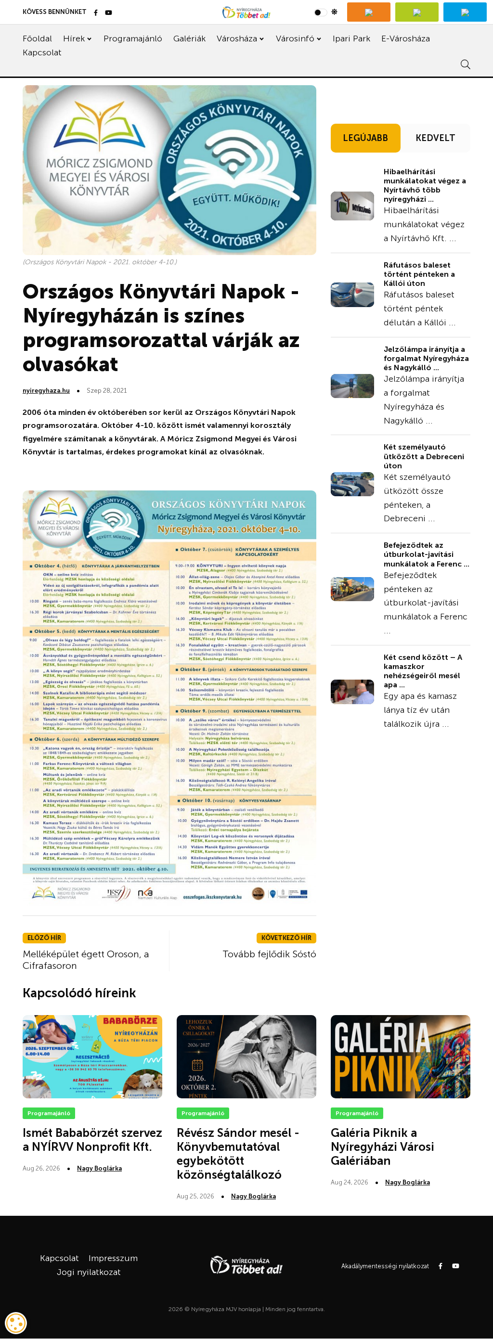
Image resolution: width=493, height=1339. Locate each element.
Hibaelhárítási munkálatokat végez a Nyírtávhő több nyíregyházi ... (425, 185)
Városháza (237, 38)
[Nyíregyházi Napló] (417, 12)
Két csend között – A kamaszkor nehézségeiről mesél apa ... (423, 671)
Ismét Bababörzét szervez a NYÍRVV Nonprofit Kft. (92, 1140)
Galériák (189, 38)
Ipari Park (351, 38)
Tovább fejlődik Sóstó (269, 954)
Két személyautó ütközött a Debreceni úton (424, 456)
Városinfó (295, 38)
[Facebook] (96, 13)
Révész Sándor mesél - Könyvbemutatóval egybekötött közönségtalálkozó (238, 1153)
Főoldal (37, 38)
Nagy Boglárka (99, 1168)
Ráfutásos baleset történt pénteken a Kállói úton (419, 274)
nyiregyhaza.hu (46, 390)
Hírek (74, 38)
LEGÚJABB (365, 138)
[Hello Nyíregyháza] (465, 12)
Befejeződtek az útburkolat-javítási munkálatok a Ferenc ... (426, 554)
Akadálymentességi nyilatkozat (385, 1266)
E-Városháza (405, 38)
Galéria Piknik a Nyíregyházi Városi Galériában (382, 1147)
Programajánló (133, 38)
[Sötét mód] (325, 12)
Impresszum (113, 1258)
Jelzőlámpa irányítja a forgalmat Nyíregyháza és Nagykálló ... (426, 358)
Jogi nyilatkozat (89, 1272)
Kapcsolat (42, 52)
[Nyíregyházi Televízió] (368, 12)
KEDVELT (435, 138)
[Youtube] (108, 13)
